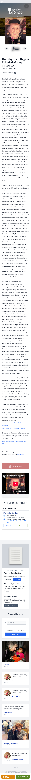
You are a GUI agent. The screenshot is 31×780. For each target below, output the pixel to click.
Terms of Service (20, 772)
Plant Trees (21, 526)
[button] (15, 651)
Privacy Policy (11, 772)
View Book (8, 579)
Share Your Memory (10, 605)
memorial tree (22, 452)
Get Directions (9, 526)
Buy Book (17, 579)
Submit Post (15, 634)
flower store (20, 454)
